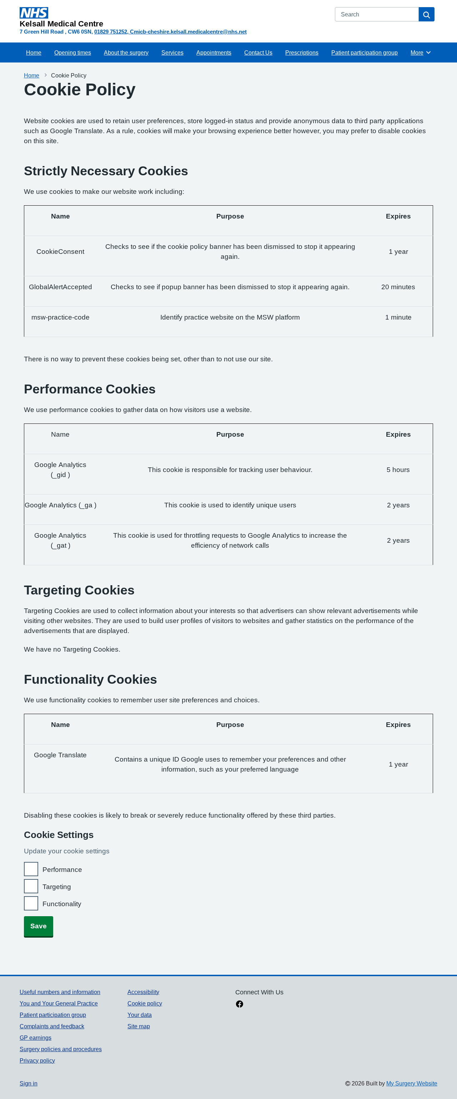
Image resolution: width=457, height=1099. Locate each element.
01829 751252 (110, 31)
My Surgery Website (411, 1083)
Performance (62, 869)
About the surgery (126, 52)
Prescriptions (301, 52)
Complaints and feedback (52, 1026)
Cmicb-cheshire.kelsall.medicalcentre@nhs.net (188, 31)
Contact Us (258, 52)
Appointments (213, 52)
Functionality (61, 903)
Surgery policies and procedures (61, 1049)
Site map (138, 1026)
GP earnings (35, 1037)
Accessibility (143, 992)
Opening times (72, 52)
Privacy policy (37, 1060)
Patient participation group (364, 52)
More (421, 52)
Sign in (28, 1083)
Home (33, 52)
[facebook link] (239, 1005)
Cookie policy (144, 1003)
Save (38, 926)
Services (172, 52)
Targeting (56, 886)
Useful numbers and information (60, 992)
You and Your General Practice (59, 1003)
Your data (139, 1015)
